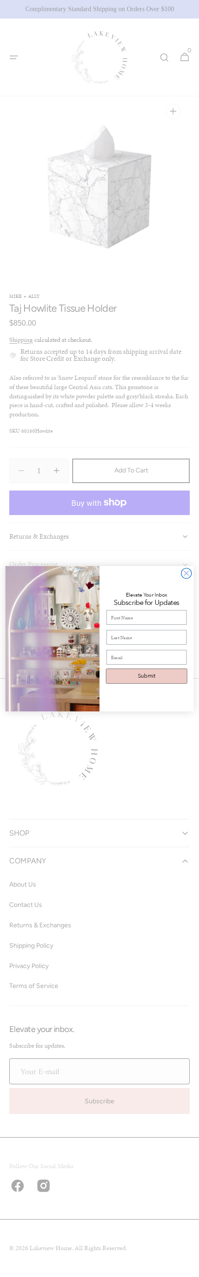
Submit (146, 675)
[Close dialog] (186, 573)
